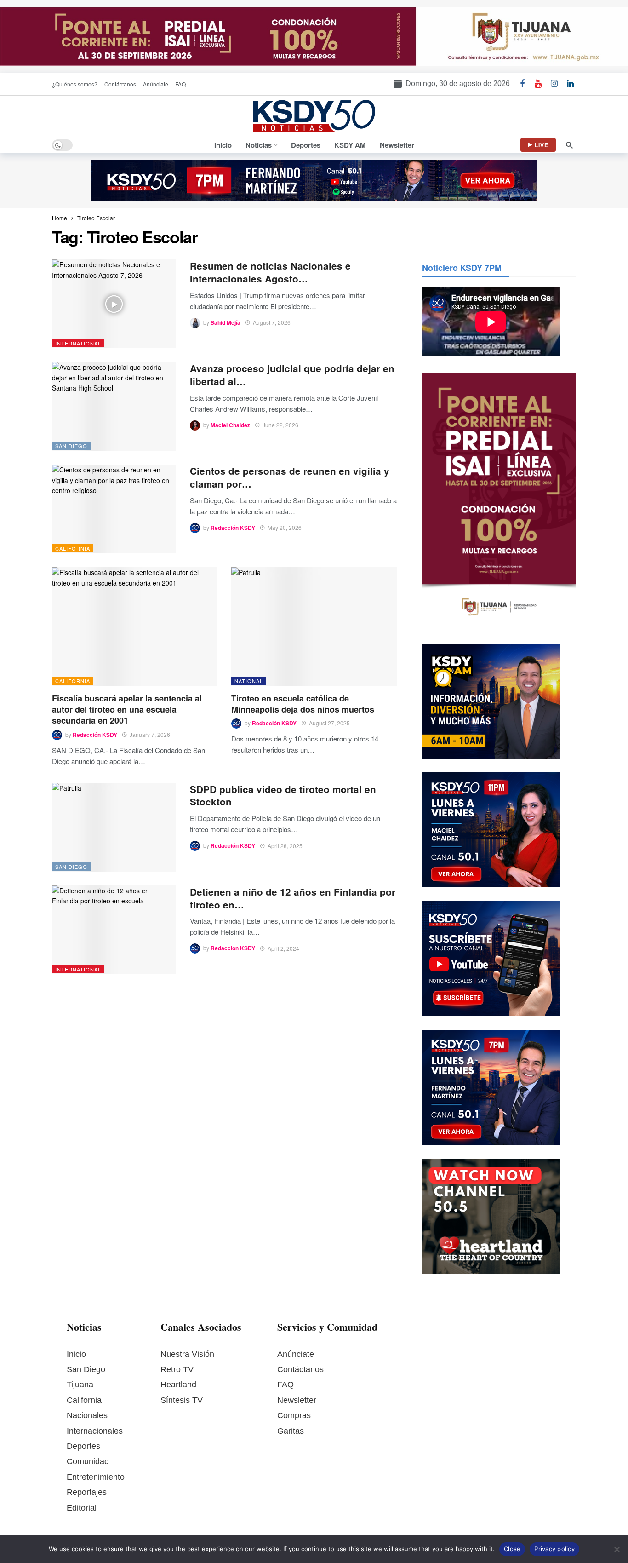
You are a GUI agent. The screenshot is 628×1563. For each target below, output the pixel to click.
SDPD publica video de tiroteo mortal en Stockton (283, 795)
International (78, 343)
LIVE (541, 145)
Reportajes (87, 1492)
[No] (616, 1549)
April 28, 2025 (285, 846)
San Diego (71, 445)
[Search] (569, 145)
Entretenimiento (96, 1477)
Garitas (290, 1431)
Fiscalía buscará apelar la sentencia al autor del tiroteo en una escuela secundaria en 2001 (127, 709)
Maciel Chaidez (230, 425)
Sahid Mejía (225, 322)
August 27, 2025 (329, 723)
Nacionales (87, 1415)
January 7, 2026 (150, 734)
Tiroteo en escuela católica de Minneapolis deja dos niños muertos (302, 703)
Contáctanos (300, 1369)
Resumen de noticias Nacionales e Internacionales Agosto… (270, 272)
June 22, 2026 (280, 425)
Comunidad (88, 1461)
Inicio (76, 1354)
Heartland (178, 1384)
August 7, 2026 (272, 322)
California (72, 548)
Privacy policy (554, 1548)
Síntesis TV (181, 1400)
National (248, 680)
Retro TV (177, 1369)
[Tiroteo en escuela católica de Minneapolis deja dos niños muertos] (314, 626)
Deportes (83, 1446)
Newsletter (296, 1400)
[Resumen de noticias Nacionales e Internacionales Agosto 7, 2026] (114, 303)
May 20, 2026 (285, 527)
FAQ (285, 1384)
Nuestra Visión (187, 1354)
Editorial (82, 1507)
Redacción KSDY (233, 527)
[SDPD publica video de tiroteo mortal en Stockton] (114, 827)
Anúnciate (295, 1354)
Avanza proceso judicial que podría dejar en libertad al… (292, 375)
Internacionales (95, 1431)
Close (512, 1548)
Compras (294, 1415)
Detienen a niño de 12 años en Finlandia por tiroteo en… (292, 898)
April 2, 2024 (283, 948)
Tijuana (80, 1384)
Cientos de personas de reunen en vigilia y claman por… (289, 477)
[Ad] (314, 36)
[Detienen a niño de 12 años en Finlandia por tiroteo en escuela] (114, 929)
